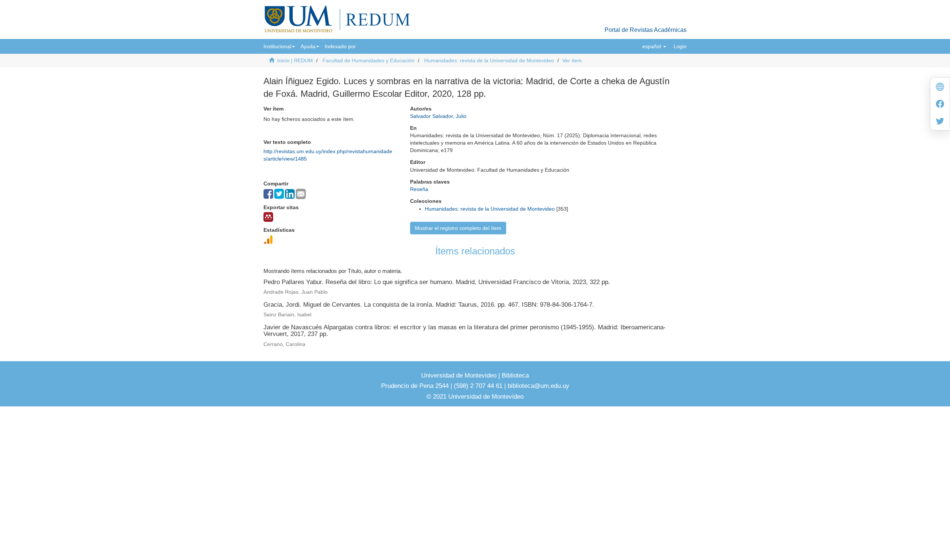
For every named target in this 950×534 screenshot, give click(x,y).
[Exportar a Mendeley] (268, 217)
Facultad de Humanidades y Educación (368, 60)
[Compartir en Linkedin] (290, 194)
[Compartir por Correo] (301, 194)
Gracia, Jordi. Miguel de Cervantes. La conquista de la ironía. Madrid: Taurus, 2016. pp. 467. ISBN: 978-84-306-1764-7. (428, 304)
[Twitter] (940, 121)
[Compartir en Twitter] (279, 194)
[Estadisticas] (268, 239)
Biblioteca (514, 375)
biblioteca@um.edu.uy (538, 385)
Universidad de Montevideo (459, 375)
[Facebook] (940, 104)
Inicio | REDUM (295, 60)
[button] (279, 46)
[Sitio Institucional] (940, 87)
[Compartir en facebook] (268, 194)
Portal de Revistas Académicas (646, 30)
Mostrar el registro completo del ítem (458, 228)
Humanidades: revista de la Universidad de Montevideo (489, 60)
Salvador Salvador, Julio (438, 116)
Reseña (419, 189)
